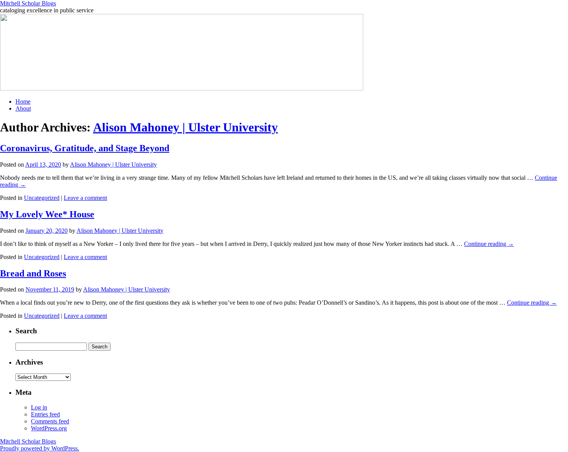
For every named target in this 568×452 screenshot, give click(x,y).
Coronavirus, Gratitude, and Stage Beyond (84, 148)
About (23, 108)
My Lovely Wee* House (47, 214)
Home (23, 101)
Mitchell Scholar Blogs (28, 3)
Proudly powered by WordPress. (39, 448)
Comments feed (50, 421)
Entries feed (45, 414)
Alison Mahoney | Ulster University (185, 127)
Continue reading (489, 243)
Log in (39, 407)
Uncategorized (42, 197)
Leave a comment (85, 197)
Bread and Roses (33, 273)
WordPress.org (49, 428)
